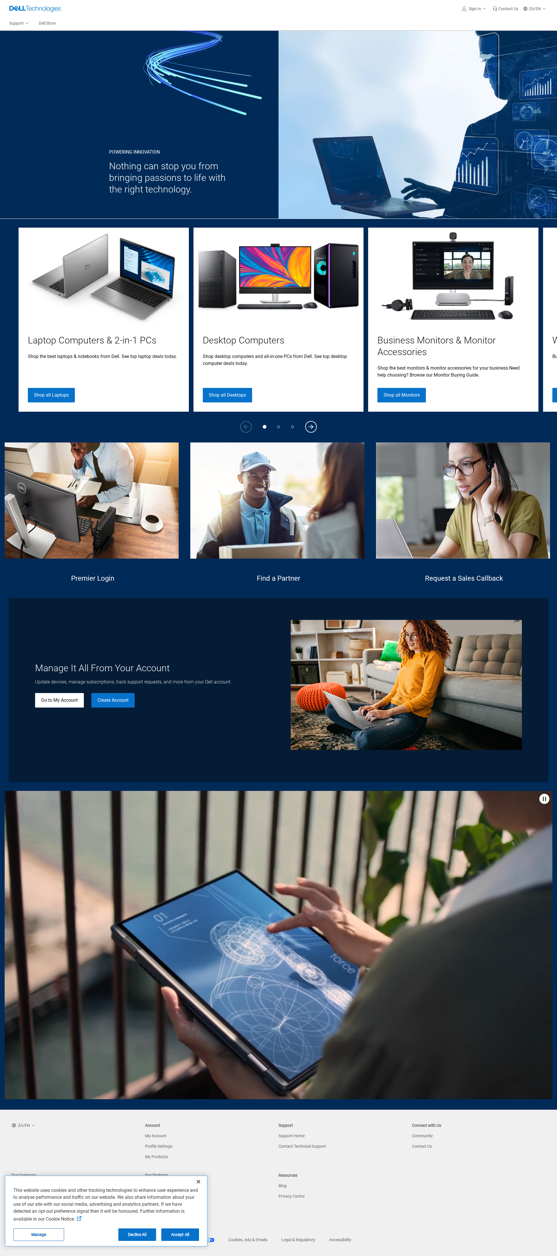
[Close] (198, 1181)
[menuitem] (19, 23)
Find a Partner (278, 578)
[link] (505, 9)
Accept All (180, 1234)
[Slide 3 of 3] (292, 427)
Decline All (137, 1234)
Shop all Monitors (402, 395)
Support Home (291, 1135)
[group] (104, 320)
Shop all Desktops (227, 395)
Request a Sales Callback (464, 578)
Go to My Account (59, 700)
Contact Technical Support (302, 1146)
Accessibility (340, 1239)
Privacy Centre (291, 1196)
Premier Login (92, 578)
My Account (156, 1135)
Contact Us (422, 1146)
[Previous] (246, 427)
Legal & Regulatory (298, 1239)
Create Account (113, 700)
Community (422, 1135)
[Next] (311, 427)
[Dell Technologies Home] (35, 9)
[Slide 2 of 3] (278, 427)
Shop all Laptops (51, 395)
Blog (282, 1185)
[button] (475, 9)
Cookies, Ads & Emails (247, 1239)
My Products (156, 1156)
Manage (38, 1234)
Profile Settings (158, 1146)
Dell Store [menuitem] (47, 23)
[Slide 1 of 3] (264, 427)
